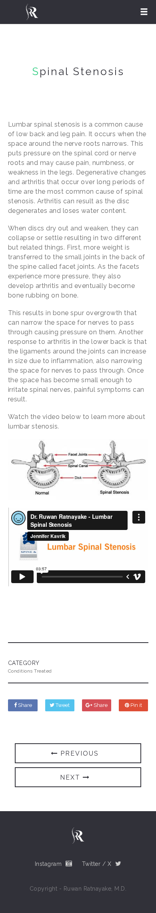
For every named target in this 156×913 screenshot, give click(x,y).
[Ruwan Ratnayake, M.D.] (32, 12)
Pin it (135, 705)
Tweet (62, 705)
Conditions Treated (30, 671)
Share (24, 705)
